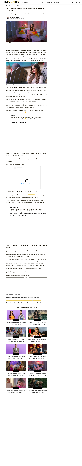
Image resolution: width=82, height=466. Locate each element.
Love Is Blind (25, 5)
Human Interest (57, 2)
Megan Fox (20, 60)
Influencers (49, 2)
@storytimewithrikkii (14, 207)
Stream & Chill (16, 5)
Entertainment (25, 2)
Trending (41, 2)
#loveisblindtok (26, 213)
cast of (17, 251)
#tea (17, 120)
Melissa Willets (15, 17)
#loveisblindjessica (43, 213)
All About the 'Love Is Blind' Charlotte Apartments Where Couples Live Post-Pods (23, 300)
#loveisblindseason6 (36, 118)
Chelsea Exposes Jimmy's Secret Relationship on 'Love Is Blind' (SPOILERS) (22, 297)
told (16, 94)
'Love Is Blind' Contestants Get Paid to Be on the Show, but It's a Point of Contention (24, 302)
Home (7, 5)
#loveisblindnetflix (14, 213)
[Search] (72, 2)
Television (34, 2)
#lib (11, 120)
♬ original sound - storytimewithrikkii (18, 215)
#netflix (14, 120)
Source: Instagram (10, 84)
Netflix (21, 5)
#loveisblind (29, 118)
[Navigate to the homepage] (11, 2)
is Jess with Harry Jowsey (18, 56)
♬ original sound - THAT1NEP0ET (18, 122)
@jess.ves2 (13, 115)
